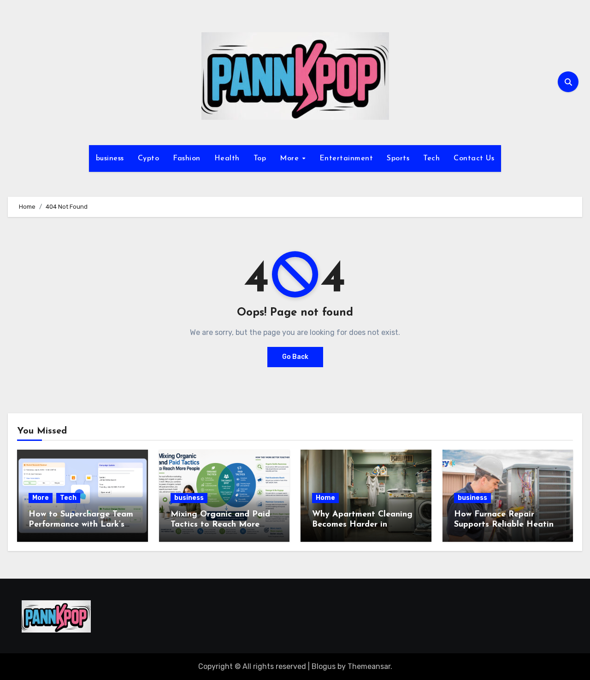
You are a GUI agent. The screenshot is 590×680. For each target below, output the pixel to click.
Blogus (324, 666)
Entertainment (346, 158)
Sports (398, 158)
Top (260, 158)
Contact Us (474, 158)
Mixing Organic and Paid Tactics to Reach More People (220, 524)
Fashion (187, 158)
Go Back (295, 357)
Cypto (148, 158)
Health (227, 158)
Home (325, 498)
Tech (431, 158)
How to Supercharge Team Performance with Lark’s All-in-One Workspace (81, 524)
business (110, 158)
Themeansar (369, 666)
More (290, 158)
